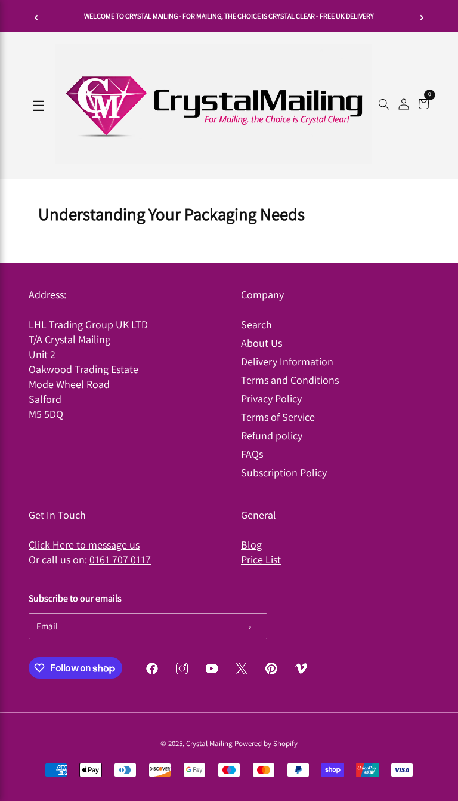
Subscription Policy (284, 472)
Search (256, 324)
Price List (261, 559)
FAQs (252, 454)
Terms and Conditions (290, 380)
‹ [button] (37, 16)
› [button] (422, 16)
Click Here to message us (84, 545)
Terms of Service (278, 417)
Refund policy (271, 435)
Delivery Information (287, 361)
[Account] (403, 105)
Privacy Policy (271, 398)
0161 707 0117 (120, 559)
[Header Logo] (213, 161)
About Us (261, 343)
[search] (383, 105)
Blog (251, 545)
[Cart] (423, 105)
